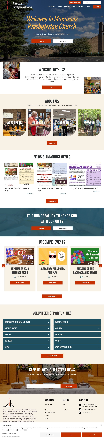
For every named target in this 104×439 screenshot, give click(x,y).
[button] (26, 322)
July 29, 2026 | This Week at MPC (84, 188)
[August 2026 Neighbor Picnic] (85, 256)
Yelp (64, 404)
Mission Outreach (50, 412)
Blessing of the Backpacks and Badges (52, 271)
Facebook (65, 410)
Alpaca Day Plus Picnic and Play (19, 271)
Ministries (47, 410)
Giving (46, 418)
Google (64, 407)
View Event (19, 283)
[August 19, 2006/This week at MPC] (19, 174)
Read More (30, 193)
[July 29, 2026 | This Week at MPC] (85, 174)
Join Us (47, 407)
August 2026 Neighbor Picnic (85, 271)
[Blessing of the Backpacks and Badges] (52, 256)
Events (47, 415)
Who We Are (48, 404)
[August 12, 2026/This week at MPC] (52, 174)
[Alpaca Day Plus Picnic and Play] (19, 256)
